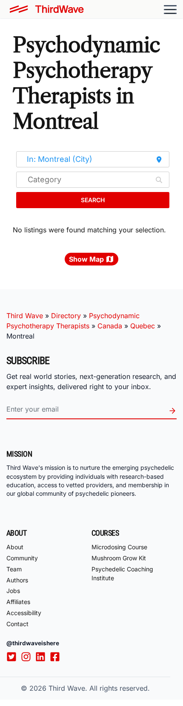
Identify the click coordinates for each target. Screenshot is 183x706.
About (14, 547)
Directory (66, 315)
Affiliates (18, 601)
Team (14, 569)
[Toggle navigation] (170, 9)
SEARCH (93, 199)
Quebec (142, 326)
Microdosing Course (119, 547)
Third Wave (24, 315)
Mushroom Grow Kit (119, 558)
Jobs (13, 590)
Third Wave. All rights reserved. (99, 688)
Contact (17, 623)
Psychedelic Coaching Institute (122, 573)
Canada (109, 326)
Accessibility (23, 612)
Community (22, 558)
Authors (17, 580)
